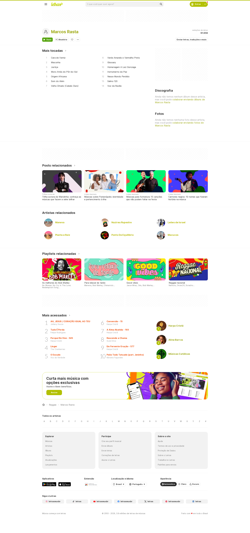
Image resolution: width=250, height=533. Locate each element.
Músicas (48, 441)
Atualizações (51, 460)
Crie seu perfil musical (111, 441)
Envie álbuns (107, 446)
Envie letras (107, 450)
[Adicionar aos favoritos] (72, 40)
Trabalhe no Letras (166, 460)
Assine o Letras (108, 460)
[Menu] (45, 4)
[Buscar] (161, 4)
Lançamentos (51, 465)
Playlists (49, 455)
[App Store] (64, 484)
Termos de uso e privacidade (171, 446)
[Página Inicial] (43, 404)
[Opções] (78, 40)
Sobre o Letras (164, 455)
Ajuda (160, 441)
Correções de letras (111, 455)
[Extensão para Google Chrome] (91, 484)
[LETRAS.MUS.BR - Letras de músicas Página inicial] (56, 4)
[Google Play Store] (49, 484)
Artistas (48, 446)
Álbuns (48, 450)
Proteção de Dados (167, 450)
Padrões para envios (167, 465)
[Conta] (205, 4)
